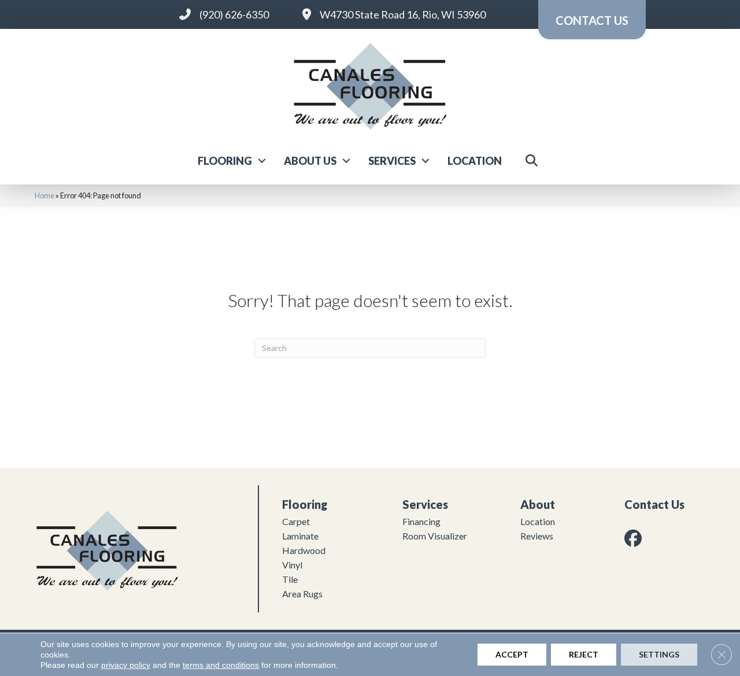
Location (474, 160)
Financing (421, 521)
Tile (290, 579)
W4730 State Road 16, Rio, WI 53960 (403, 14)
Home (44, 195)
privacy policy (125, 665)
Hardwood (303, 550)
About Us (310, 160)
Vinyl (292, 564)
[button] (262, 160)
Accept (511, 654)
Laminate (300, 535)
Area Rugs (302, 593)
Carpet (296, 521)
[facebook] (635, 538)
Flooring (225, 160)
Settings (659, 654)
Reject (583, 654)
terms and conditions (221, 665)
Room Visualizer (434, 535)
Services (392, 160)
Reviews (536, 535)
